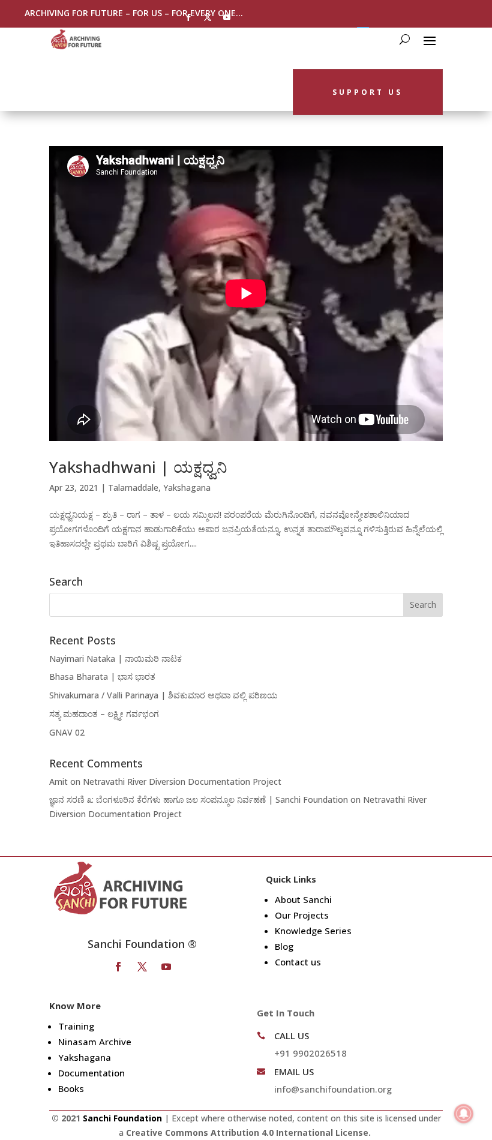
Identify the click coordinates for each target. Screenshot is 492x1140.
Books (71, 1088)
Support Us (367, 92)
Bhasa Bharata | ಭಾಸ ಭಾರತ (102, 676)
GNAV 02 (67, 732)
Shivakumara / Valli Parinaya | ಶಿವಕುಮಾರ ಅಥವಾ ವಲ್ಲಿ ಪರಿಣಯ (163, 695)
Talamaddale (133, 487)
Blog (284, 946)
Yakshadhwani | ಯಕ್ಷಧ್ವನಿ (138, 467)
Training (76, 1026)
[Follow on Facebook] (188, 17)
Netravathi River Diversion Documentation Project (182, 781)
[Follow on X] (207, 17)
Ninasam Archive (94, 1042)
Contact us (298, 962)
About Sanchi (303, 899)
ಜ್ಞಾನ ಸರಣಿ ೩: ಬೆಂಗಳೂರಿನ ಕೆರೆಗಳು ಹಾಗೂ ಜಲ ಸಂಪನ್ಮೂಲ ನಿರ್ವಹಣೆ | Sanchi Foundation (198, 799)
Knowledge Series (313, 931)
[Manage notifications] (463, 1113)
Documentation (91, 1073)
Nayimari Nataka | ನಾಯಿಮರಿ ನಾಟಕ (115, 658)
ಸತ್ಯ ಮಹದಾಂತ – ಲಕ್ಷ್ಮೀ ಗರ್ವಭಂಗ (104, 713)
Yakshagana (187, 487)
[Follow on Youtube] (227, 17)
